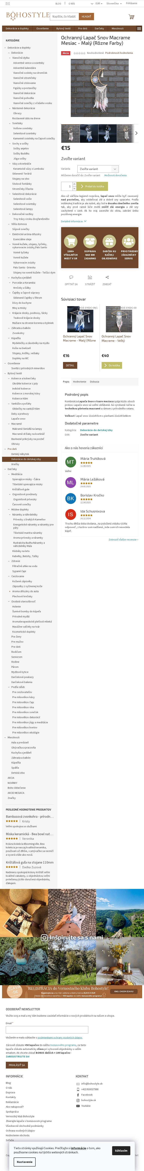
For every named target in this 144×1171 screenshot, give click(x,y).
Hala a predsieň (20, 742)
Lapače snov (18, 419)
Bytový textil (15, 373)
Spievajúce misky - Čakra (26, 479)
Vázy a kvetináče (21, 164)
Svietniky (17, 123)
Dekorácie (17, 53)
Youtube (86, 1106)
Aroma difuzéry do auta (25, 591)
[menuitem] (17, 29)
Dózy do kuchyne (22, 303)
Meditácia (16, 474)
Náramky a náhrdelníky (25, 515)
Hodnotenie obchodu (17, 1135)
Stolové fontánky (22, 184)
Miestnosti (14, 737)
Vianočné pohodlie (23, 98)
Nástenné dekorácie (23, 108)
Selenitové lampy (23, 209)
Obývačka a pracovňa (23, 748)
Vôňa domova (19, 224)
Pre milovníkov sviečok (25, 712)
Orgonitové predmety (24, 494)
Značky (12, 798)
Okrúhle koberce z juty (25, 384)
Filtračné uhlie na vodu (24, 566)
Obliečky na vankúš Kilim (26, 409)
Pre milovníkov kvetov (24, 727)
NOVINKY (12, 783)
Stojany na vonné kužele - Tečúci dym (34, 273)
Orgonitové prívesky (25, 499)
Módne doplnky (20, 510)
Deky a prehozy (20, 414)
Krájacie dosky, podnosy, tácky (30, 313)
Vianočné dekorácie (24, 93)
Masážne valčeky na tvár (26, 627)
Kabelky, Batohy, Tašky (25, 556)
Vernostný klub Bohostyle (20, 1116)
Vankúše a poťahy (21, 404)
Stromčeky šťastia (22, 189)
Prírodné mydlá (20, 617)
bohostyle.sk (88, 1100)
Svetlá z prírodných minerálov (28, 368)
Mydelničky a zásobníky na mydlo (31, 343)
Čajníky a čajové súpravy (26, 293)
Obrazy (17, 113)
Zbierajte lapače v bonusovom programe (29, 1121)
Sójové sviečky (20, 229)
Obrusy (15, 444)
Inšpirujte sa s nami (76, 936)
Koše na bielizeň (21, 348)
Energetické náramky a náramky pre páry (33, 526)
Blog (58, 3)
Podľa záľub (18, 687)
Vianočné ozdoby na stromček (30, 73)
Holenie (16, 607)
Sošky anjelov (21, 148)
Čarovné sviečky (21, 504)
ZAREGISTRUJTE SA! (17, 1057)
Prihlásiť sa (17, 1065)
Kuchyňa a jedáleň (21, 278)
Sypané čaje (19, 571)
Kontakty (11, 1097)
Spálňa (15, 768)
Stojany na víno (20, 179)
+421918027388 (89, 1089)
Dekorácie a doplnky (19, 48)
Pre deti (12, 449)
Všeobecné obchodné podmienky (25, 1126)
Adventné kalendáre (24, 68)
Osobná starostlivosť (23, 601)
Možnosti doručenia (115, 175)
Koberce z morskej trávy (26, 393)
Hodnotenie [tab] (79, 382)
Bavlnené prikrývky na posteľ (27, 439)
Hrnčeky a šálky (22, 288)
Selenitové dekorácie (24, 194)
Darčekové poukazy (22, 677)
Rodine (15, 662)
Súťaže (10, 1140)
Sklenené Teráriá (22, 174)
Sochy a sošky (20, 144)
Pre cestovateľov (22, 692)
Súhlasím (121, 1151)
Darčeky (12, 469)
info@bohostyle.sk (92, 1084)
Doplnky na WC (20, 358)
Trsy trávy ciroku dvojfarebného (31, 219)
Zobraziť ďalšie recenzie (122, 540)
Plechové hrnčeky (22, 596)
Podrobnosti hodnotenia (119, 53)
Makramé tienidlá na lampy (27, 429)
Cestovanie (17, 576)
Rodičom (16, 652)
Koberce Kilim (20, 399)
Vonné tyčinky (21, 252)
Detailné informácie (72, 221)
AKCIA (11, 778)
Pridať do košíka (94, 186)
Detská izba (18, 773)
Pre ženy (16, 637)
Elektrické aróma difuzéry (26, 234)
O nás (72, 3)
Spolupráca (12, 1112)
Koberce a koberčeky (23, 378)
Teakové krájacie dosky (26, 318)
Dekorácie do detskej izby (26, 459)
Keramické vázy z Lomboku (28, 169)
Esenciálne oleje (22, 239)
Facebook (87, 1095)
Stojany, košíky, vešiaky (25, 353)
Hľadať (86, 16)
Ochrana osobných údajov (20, 1131)
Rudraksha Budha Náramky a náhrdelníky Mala (29, 544)
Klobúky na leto (21, 551)
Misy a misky (19, 308)
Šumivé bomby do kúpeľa (26, 611)
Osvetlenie (14, 363)
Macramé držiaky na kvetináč (28, 434)
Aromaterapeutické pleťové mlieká (32, 622)
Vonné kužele (20, 258)
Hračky (15, 464)
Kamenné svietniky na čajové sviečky (34, 138)
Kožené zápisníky (22, 581)
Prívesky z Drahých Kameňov (29, 519)
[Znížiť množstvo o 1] (74, 188)
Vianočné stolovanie (24, 83)
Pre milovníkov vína (23, 707)
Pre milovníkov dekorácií (26, 717)
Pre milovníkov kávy (23, 697)
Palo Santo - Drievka (24, 267)
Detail (70, 365)
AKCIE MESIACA (16, 793)
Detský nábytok (20, 454)
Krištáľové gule (20, 489)
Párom (15, 667)
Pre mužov (17, 642)
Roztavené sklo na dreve (26, 118)
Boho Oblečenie (17, 788)
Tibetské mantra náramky (27, 533)
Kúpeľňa (16, 338)
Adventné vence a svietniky (28, 63)
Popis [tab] (66, 382)
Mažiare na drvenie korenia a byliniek (33, 323)
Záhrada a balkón (21, 328)
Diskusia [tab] (94, 382)
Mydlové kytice (19, 672)
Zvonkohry (18, 333)
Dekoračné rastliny (22, 214)
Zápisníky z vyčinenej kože (27, 586)
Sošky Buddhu (21, 154)
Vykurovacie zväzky (24, 263)
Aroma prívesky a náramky (28, 538)
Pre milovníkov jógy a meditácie (30, 722)
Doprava (10, 1092)
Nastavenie (24, 1162)
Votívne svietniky (22, 128)
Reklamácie (12, 1102)
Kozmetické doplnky (23, 632)
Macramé (16, 424)
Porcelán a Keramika (23, 283)
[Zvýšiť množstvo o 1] (74, 184)
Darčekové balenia (21, 682)
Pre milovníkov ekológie (25, 733)
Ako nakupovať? (15, 1107)
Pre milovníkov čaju (23, 702)
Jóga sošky (19, 159)
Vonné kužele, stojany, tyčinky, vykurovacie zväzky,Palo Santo (29, 245)
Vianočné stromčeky (24, 78)
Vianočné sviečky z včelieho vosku (32, 103)
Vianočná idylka (20, 58)
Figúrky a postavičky (24, 88)
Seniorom (16, 657)
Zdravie (15, 561)
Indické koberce (21, 389)
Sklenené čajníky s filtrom (27, 298)
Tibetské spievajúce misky (27, 484)
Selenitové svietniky (24, 133)
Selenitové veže (22, 199)
